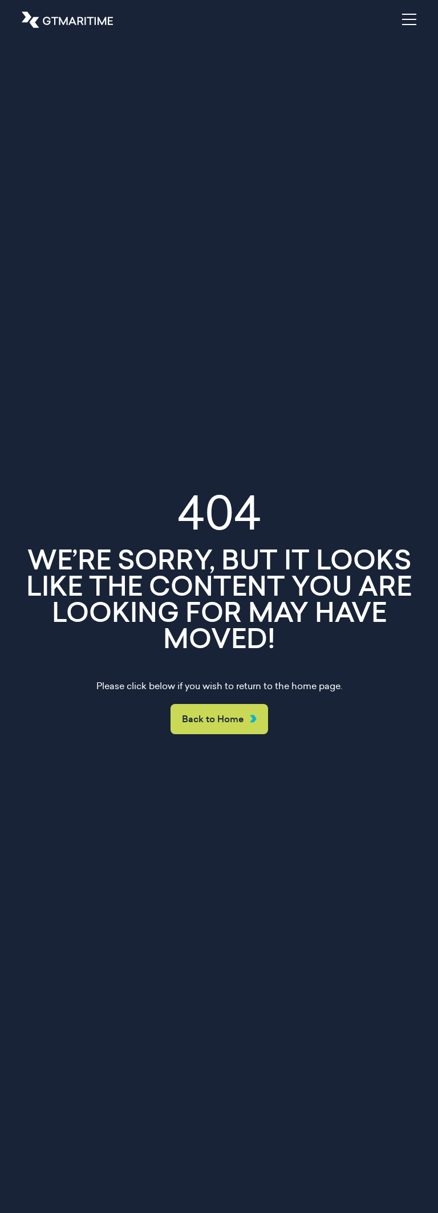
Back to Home (213, 719)
